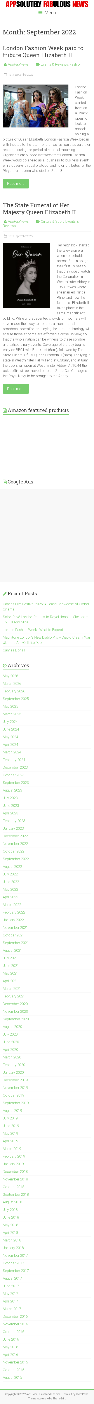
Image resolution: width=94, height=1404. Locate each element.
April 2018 (10, 1233)
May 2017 (10, 1294)
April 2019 (10, 1141)
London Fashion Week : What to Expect (33, 630)
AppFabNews (18, 64)
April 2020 (10, 1050)
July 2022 (10, 874)
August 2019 (12, 1111)
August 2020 (12, 1027)
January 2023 (13, 828)
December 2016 (15, 1316)
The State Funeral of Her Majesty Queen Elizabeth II (39, 208)
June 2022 (11, 882)
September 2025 (16, 699)
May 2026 (10, 676)
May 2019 (10, 1133)
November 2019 (15, 1088)
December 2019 (15, 1080)
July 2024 (10, 722)
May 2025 (10, 706)
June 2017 (11, 1286)
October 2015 (13, 1370)
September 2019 (16, 1103)
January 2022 (13, 920)
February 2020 (14, 1065)
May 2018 (10, 1225)
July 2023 (10, 798)
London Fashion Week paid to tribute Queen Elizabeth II (43, 51)
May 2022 (10, 889)
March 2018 (12, 1240)
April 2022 (10, 897)
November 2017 (15, 1255)
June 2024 (11, 729)
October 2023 (13, 775)
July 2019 (10, 1118)
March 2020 (12, 1057)
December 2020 (15, 1004)
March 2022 (12, 905)
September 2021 (16, 943)
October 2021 (13, 935)
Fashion (76, 64)
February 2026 (14, 691)
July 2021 (10, 958)
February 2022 (14, 912)
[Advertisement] (47, 535)
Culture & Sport (52, 221)
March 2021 (12, 989)
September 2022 (16, 859)
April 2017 (10, 1301)
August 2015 (12, 1377)
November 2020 (15, 1011)
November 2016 (15, 1324)
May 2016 (10, 1347)
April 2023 (10, 813)
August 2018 (12, 1202)
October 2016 (13, 1332)
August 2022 (12, 867)
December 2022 (15, 836)
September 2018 (16, 1194)
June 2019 (11, 1126)
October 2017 (13, 1263)
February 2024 (14, 760)
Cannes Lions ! (14, 650)
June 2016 (11, 1339)
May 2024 (10, 737)
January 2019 (13, 1164)
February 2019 (14, 1156)
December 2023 (15, 767)
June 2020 (11, 1042)
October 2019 (13, 1095)
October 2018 (13, 1187)
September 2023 (16, 783)
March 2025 (12, 714)
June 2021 (11, 966)
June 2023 (11, 806)
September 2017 (16, 1271)
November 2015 (15, 1362)
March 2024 (12, 752)
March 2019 (12, 1149)
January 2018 (13, 1248)
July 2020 (10, 1034)
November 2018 (15, 1179)
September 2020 (16, 1019)
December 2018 (15, 1172)
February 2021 (14, 996)
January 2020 (13, 1072)
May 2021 (10, 973)
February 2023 (14, 821)
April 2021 (10, 981)
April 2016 (10, 1355)
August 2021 (12, 950)
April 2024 (10, 745)
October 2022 (13, 851)
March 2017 (12, 1309)
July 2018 (10, 1210)
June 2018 (11, 1217)
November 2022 (15, 844)
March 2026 (12, 684)
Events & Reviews (54, 64)
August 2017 (12, 1278)
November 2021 (15, 928)
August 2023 (12, 790)
